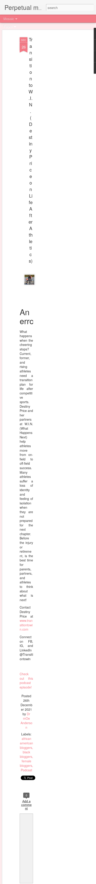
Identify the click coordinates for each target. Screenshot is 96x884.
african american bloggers (26, 743)
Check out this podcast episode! (26, 680)
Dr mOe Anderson (26, 721)
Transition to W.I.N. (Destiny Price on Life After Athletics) (31, 150)
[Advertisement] (57, 105)
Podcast (26, 770)
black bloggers (26, 754)
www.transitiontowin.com (26, 624)
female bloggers (26, 763)
